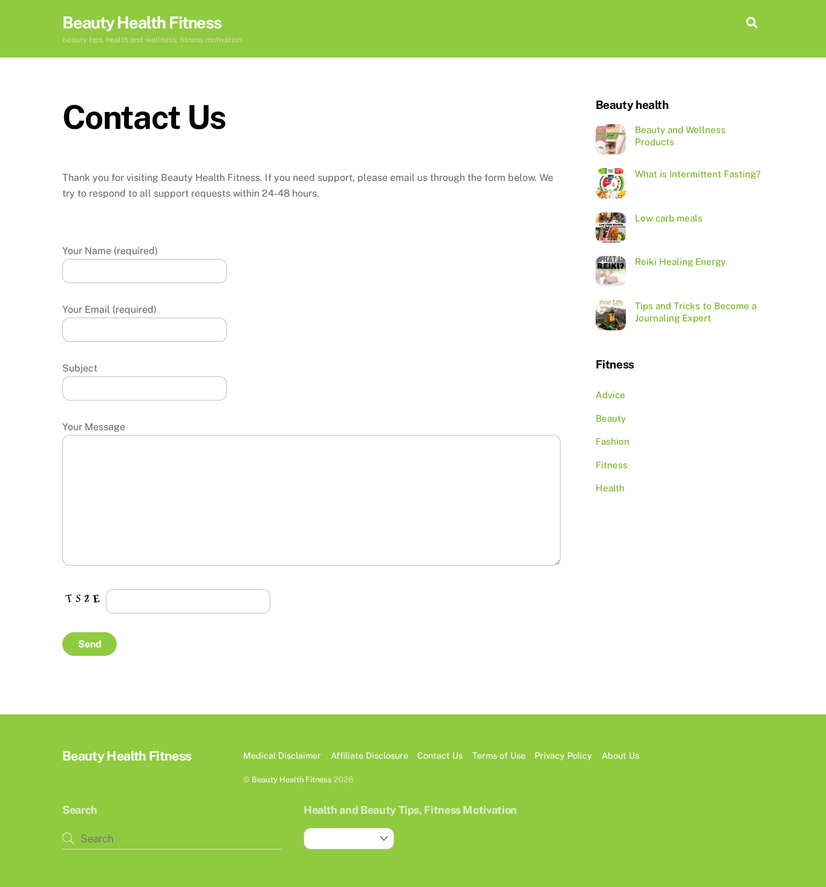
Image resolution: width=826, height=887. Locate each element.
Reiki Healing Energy (680, 262)
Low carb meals (669, 218)
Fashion (612, 441)
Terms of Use (498, 755)
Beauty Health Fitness (292, 779)
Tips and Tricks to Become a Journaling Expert (695, 312)
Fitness (612, 465)
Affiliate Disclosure (369, 755)
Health (610, 488)
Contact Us (440, 755)
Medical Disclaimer (282, 755)
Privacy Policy (563, 755)
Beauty (611, 418)
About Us (620, 755)
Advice (610, 395)
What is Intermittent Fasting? (698, 174)
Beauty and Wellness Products (680, 136)
